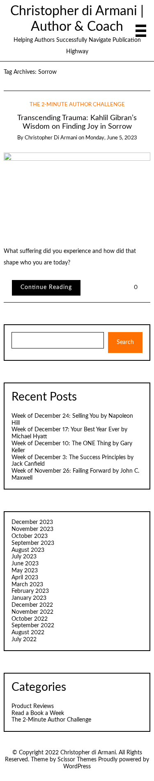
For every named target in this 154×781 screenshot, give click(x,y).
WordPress (77, 767)
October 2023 (29, 536)
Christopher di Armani (51, 138)
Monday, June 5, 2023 (111, 138)
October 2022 (29, 619)
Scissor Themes (77, 760)
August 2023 (27, 550)
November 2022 (32, 612)
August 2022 (27, 632)
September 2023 (32, 543)
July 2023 (24, 557)
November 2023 (32, 529)
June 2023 (25, 564)
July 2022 (24, 639)
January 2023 (28, 598)
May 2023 (24, 571)
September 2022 (32, 625)
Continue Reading (46, 287)
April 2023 (24, 578)
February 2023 (30, 591)
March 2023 (27, 584)
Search (125, 342)
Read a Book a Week (37, 713)
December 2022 (32, 605)
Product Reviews (32, 706)
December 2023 (32, 522)
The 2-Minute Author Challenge (77, 104)
